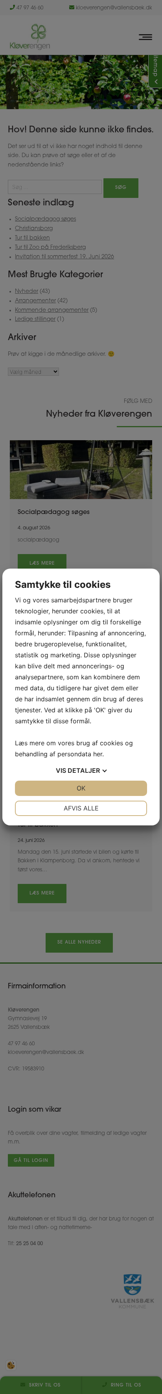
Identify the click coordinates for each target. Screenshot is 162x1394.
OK (81, 788)
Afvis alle (81, 808)
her (97, 754)
